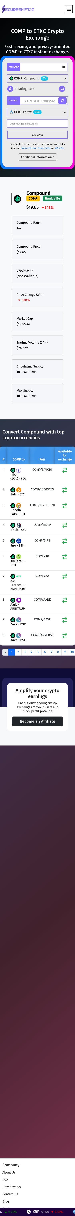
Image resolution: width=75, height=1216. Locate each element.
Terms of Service (28, 148)
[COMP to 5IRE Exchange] (64, 542)
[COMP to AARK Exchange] (64, 601)
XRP (30, 1211)
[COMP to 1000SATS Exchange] (64, 491)
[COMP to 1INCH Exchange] (64, 526)
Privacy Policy (44, 148)
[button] (20, 89)
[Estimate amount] (62, 100)
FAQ (5, 1180)
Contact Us (10, 1194)
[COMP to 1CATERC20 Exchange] (64, 507)
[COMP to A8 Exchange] (64, 558)
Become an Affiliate (37, 721)
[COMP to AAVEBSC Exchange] (64, 636)
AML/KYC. (59, 148)
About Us (8, 1172)
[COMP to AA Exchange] (64, 577)
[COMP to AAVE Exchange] (64, 621)
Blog (5, 1201)
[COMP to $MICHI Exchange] (64, 471)
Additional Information (36, 157)
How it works (11, 1187)
